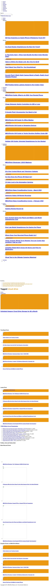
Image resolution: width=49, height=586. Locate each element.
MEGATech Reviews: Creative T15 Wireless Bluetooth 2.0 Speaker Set (18, 361)
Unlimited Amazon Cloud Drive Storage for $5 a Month (18, 311)
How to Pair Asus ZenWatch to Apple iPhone (13, 368)
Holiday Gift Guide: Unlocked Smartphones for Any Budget (25, 141)
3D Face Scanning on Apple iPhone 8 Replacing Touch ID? (25, 38)
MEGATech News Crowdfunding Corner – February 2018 (24, 201)
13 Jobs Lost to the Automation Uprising (19, 182)
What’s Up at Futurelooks (11, 426)
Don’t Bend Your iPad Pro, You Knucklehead (20, 67)
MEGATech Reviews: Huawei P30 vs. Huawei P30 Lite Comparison (18, 408)
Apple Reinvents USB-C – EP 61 (9, 440)
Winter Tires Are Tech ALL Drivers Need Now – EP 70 (14, 428)
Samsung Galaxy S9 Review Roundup (18, 195)
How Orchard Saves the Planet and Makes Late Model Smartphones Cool (19, 416)
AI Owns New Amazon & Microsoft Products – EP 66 (14, 434)
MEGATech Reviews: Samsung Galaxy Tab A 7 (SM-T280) (16, 353)
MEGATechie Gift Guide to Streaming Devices (20, 125)
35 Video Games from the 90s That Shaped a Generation (15, 345)
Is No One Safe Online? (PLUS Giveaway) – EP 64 (13, 436)
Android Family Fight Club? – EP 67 (10, 432)
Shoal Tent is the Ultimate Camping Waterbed (20, 257)
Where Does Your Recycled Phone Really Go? (21, 235)
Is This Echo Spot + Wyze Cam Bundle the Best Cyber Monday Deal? (17, 283)
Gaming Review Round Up (14, 208)
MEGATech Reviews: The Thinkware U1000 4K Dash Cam (16, 393)
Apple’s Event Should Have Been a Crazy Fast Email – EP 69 (16, 430)
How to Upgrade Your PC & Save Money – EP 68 (13, 431)
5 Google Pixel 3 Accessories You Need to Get (21, 112)
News (4, 3)
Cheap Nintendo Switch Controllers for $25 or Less (22, 104)
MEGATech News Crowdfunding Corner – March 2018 (23, 190)
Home (4, 1)
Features (5, 8)
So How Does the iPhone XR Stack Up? (18, 177)
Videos (4, 5)
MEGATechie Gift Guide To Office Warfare (19, 120)
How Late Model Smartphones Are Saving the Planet (23, 227)
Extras (4, 9)
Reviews (4, 4)
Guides (4, 7)
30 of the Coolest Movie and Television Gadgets (21, 171)
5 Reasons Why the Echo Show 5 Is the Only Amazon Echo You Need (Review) (20, 401)
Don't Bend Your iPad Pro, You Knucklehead (12, 286)
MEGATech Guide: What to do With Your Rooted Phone (24, 95)
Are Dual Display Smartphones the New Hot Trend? (22, 47)
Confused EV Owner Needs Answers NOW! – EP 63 (14, 438)
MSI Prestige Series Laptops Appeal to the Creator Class (24, 85)
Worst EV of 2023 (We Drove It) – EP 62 (11, 439)
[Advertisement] (24, 271)
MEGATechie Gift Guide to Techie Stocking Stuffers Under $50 (26, 133)
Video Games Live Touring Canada (11, 337)
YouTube (5, 10)
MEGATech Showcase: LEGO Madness (18, 162)
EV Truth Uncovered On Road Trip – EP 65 (12, 435)
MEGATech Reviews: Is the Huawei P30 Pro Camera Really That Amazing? (19, 423)
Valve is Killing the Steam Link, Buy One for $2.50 (22, 62)
